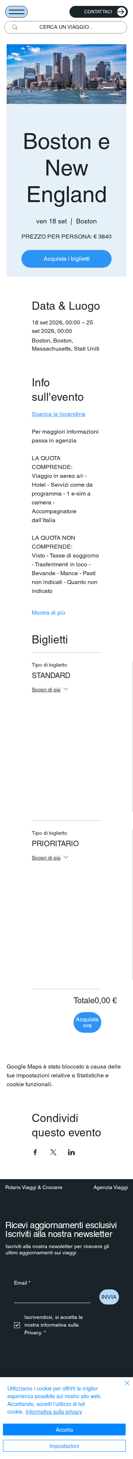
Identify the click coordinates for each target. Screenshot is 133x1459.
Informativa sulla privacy (53, 1411)
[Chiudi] (123, 1387)
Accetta (64, 1429)
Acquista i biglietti (67, 258)
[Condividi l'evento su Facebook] (35, 1152)
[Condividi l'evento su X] (53, 1152)
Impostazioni (64, 1445)
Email (22, 1283)
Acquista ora (87, 1022)
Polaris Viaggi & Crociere (33, 1187)
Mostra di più (48, 612)
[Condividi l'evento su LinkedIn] (71, 1152)
